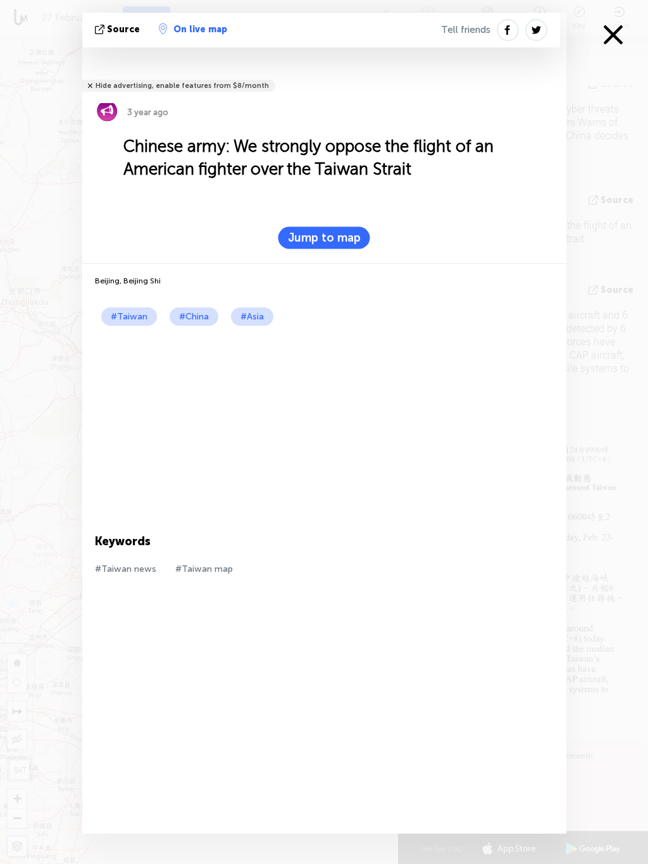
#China (194, 316)
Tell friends (465, 29)
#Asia (252, 316)
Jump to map (324, 238)
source (123, 29)
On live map (200, 29)
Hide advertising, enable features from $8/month (182, 86)
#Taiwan (129, 316)
